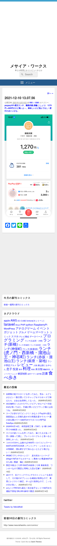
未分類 (39, 369)
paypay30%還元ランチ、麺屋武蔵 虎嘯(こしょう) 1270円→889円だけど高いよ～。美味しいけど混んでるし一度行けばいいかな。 (28, 108)
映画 (33, 369)
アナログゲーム (26, 328)
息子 (9, 369)
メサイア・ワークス (28, 66)
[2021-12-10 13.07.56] (28, 218)
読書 (45, 373)
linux (18, 324)
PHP (23, 324)
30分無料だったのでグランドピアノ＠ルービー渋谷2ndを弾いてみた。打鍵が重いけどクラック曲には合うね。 (29, 407)
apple (7, 320)
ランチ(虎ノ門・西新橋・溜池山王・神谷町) (27, 352)
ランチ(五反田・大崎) (34, 340)
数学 (20, 369)
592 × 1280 (34, 102)
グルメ (23, 332)
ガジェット (11, 332)
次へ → (50, 93)
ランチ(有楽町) (24, 345)
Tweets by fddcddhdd (13, 506)
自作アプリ (32, 374)
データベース (36, 336)
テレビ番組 (24, 336)
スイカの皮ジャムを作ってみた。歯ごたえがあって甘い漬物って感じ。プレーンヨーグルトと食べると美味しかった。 (29, 436)
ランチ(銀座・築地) (31, 360)
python (29, 324)
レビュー (25, 364)
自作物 (38, 374)
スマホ (15, 336)
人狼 (35, 365)
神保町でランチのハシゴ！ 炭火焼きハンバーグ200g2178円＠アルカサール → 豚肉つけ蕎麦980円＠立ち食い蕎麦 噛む (29, 458)
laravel (9, 324)
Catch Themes (36, 542)
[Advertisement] (28, 30)
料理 (27, 368)
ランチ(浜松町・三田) (38, 345)
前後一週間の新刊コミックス (16, 304)
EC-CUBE (22, 320)
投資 (15, 369)
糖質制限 (22, 373)
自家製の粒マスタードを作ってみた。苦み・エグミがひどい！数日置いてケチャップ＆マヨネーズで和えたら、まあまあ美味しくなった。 (29, 397)
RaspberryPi (40, 324)
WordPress (9, 328)
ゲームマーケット (38, 332)
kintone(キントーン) (35, 320)
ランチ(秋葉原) (30, 349)
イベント (43, 328)
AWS (13, 320)
